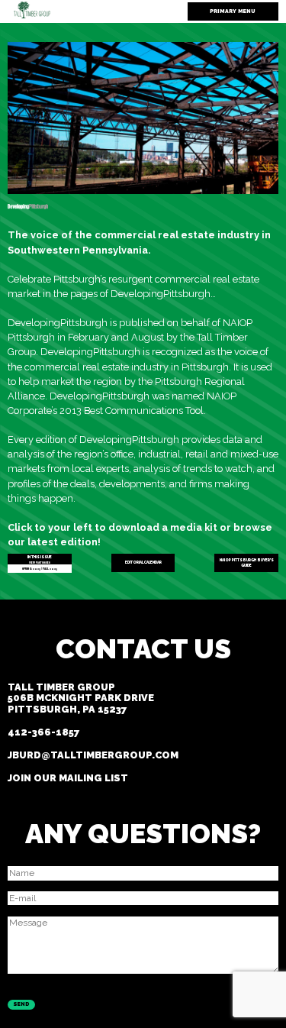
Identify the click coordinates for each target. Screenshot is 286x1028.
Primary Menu (232, 11)
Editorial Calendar (143, 562)
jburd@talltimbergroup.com (93, 755)
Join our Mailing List (68, 778)
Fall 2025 (50, 569)
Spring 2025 (31, 569)
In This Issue (39, 557)
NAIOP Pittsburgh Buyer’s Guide (247, 562)
